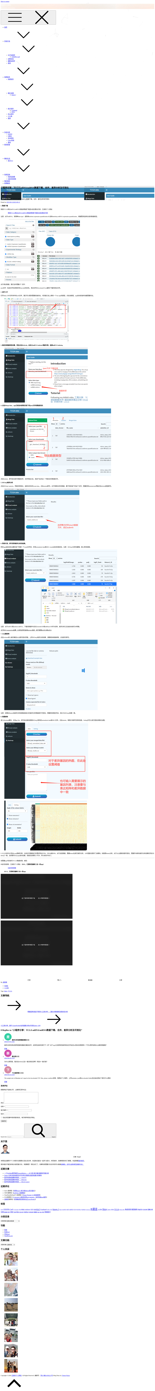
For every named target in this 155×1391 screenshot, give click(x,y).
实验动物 (145, 1209)
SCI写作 (100, 1209)
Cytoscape (16, 1209)
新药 (9, 1212)
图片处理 (11, 93)
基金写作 (140, 1209)
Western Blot (122, 1209)
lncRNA (64, 1209)
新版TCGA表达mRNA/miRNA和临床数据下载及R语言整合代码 (28, 213)
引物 (2, 1212)
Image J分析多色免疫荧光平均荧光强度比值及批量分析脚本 (23, 1175)
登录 (5, 1230)
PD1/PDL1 (78, 1209)
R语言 (10, 136)
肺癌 (41, 1212)
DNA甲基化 (22, 1209)
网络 (38, 1212)
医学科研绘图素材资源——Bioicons (15, 1179)
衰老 (43, 1212)
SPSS (13, 112)
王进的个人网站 (6, 5)
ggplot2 (10, 134)
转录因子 (48, 1212)
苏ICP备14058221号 (46, 1375)
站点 (2, 1114)
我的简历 (7, 181)
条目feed (7, 1232)
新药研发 (7, 144)
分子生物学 (11, 55)
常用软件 (7, 77)
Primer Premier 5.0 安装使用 (31, 1195)
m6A (67, 1209)
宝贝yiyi (10, 160)
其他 (9, 63)
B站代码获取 (12, 179)
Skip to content (5, 1)
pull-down (88, 1209)
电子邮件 (4, 1110)
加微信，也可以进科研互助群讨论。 (72, 1164)
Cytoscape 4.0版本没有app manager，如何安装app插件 (29, 1197)
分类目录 (3, 1221)
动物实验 (11, 59)
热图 (15, 1212)
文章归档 (3, 1244)
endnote (27, 1209)
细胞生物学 (11, 61)
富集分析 (150, 1209)
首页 (5, 27)
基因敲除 (134, 1209)
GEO (31, 1209)
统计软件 (11, 108)
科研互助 (7, 174)
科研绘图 (31, 1212)
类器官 (35, 1212)
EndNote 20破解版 (19, 1193)
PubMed (83, 1209)
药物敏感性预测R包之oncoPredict (24, 1199)
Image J (13, 95)
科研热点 (26, 1212)
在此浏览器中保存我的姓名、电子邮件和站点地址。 (19, 1117)
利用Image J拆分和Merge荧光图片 (24, 1191)
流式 (11, 1212)
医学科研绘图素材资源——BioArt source (17, 1182)
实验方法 (7, 41)
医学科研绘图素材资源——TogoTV (15, 1177)
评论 (2, 1103)
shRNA (109, 1209)
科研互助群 (11, 177)
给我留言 (7, 183)
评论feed (7, 1234)
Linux (60, 1209)
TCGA (10, 991)
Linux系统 (11, 140)
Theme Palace (66, 1375)
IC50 (51, 1209)
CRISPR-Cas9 (15, 57)
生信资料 (11, 138)
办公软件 (11, 114)
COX (2, 1209)
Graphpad (14, 110)
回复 (5, 1049)
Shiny (5, 991)
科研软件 (11, 79)
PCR (75, 1209)
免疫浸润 (128, 1209)
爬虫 (17, 1212)
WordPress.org (8, 1236)
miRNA (71, 1209)
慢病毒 (5, 1212)
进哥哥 (5, 982)
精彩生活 (7, 158)
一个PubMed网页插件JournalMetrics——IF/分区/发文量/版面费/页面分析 (26, 1173)
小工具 (10, 116)
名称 (3, 1106)
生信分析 (7, 132)
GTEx (48, 1209)
